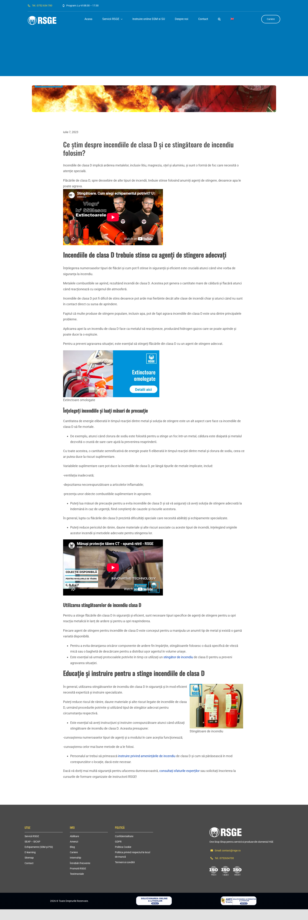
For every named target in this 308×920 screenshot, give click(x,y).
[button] (219, 19)
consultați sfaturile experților (179, 771)
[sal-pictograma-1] (238, 898)
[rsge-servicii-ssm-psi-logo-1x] (225, 829)
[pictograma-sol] (154, 898)
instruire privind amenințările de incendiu (146, 756)
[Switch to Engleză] (232, 19)
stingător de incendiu (178, 657)
